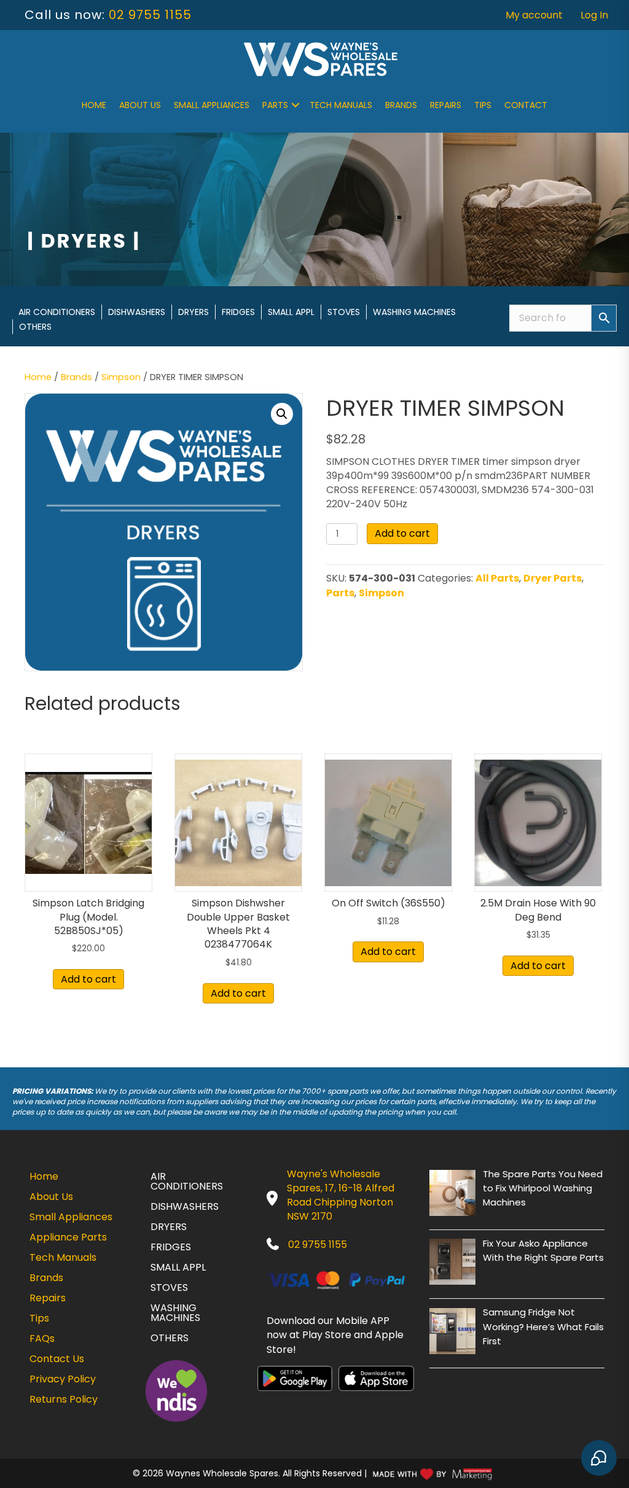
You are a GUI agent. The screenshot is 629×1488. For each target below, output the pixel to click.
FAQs (42, 1338)
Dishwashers (136, 312)
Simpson (121, 377)
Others (35, 327)
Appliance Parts (68, 1237)
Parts (275, 105)
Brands (401, 105)
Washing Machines (414, 312)
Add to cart (402, 533)
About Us (140, 105)
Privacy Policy (62, 1379)
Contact (525, 105)
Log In (594, 15)
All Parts (497, 578)
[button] (295, 105)
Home (94, 105)
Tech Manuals (341, 105)
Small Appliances (211, 105)
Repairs (445, 105)
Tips (482, 105)
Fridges (238, 312)
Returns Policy (63, 1399)
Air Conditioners (56, 312)
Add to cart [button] (88, 979)
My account (534, 15)
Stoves (343, 312)
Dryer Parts (552, 578)
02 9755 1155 (150, 14)
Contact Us (56, 1359)
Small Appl (291, 312)
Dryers (193, 312)
